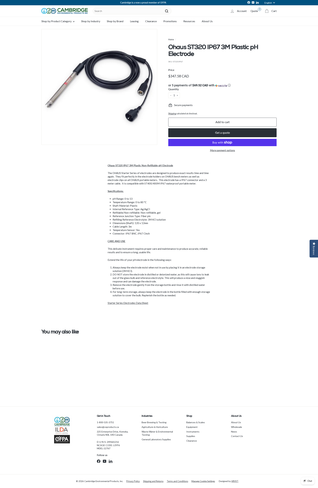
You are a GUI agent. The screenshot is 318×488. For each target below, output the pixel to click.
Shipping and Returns (153, 481)
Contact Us (237, 436)
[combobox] (132, 11)
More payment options (222, 150)
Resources (189, 21)
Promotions (170, 21)
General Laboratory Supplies (156, 439)
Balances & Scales (195, 422)
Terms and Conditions (177, 481)
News (234, 431)
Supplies (190, 436)
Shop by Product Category (56, 21)
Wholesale (236, 427)
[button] (222, 85)
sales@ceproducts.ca (108, 427)
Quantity (173, 89)
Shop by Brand (115, 21)
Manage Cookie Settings (203, 481)
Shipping (172, 113)
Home (171, 39)
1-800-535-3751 (105, 422)
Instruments (192, 431)
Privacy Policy (133, 481)
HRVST (234, 481)
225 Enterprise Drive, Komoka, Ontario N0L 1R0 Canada (112, 433)
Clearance (151, 21)
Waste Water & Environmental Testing (157, 433)
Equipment (192, 427)
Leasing (134, 21)
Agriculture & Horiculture (155, 427)
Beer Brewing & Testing (154, 422)
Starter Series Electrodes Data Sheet (128, 302)
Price (171, 69)
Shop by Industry (90, 21)
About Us (207, 21)
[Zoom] (99, 87)
